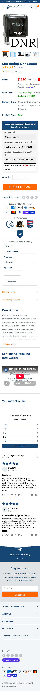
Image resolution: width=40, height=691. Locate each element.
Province (8, 257)
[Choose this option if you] (5, 155)
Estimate (11, 282)
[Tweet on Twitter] (32, 197)
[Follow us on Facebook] (3, 655)
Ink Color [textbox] (20, 132)
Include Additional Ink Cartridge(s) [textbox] (20, 152)
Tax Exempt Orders (11, 300)
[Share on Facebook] (23, 197)
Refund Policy (9, 292)
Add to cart (22, 187)
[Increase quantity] (26, 177)
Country (7, 246)
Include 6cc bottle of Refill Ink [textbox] (20, 142)
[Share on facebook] (31, 494)
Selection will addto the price (20, 167)
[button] (8, 67)
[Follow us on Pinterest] (12, 655)
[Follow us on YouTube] (16, 655)
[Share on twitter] (36, 495)
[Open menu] (3, 7)
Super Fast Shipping (20, 554)
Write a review (20, 446)
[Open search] (31, 7)
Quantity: (6, 177)
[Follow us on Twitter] (8, 655)
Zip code (8, 268)
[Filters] (4, 456)
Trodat (6, 72)
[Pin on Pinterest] (27, 197)
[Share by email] (36, 197)
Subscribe (20, 595)
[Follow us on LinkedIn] (20, 655)
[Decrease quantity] (15, 177)
